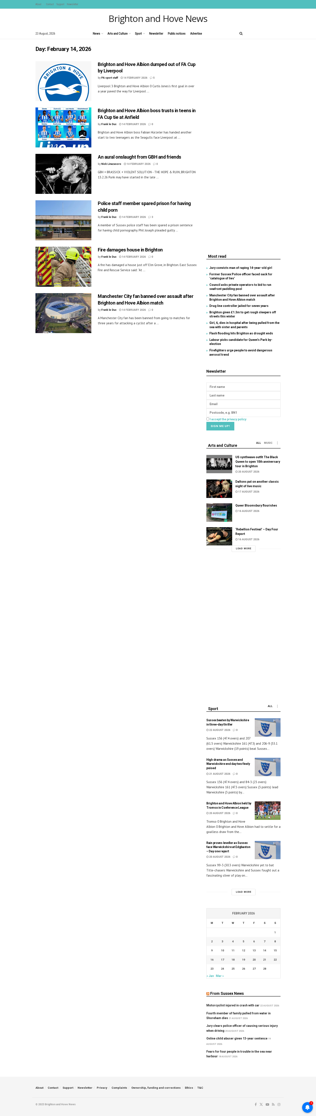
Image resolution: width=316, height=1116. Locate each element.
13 (254, 950)
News (96, 33)
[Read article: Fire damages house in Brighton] (63, 267)
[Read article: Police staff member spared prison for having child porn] (63, 220)
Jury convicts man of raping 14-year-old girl (240, 267)
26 (243, 968)
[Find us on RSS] (271, 33)
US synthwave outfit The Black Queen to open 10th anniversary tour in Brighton (257, 461)
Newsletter (72, 4)
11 (233, 950)
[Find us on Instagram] (279, 33)
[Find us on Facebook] (250, 33)
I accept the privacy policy (228, 419)
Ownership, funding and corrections (156, 1087)
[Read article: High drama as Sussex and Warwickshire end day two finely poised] (268, 767)
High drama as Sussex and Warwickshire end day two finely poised (228, 764)
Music (268, 442)
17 (222, 959)
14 (264, 950)
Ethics (189, 1087)
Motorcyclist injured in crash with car (232, 1005)
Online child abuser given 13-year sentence (236, 1038)
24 (222, 968)
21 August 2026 (219, 773)
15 (275, 950)
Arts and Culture (117, 33)
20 (254, 959)
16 (211, 959)
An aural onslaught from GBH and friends (139, 157)
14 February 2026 (135, 77)
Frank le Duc (109, 124)
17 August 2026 (248, 491)
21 (264, 959)
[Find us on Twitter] (256, 33)
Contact (50, 4)
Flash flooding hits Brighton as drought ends (241, 333)
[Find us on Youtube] (264, 33)
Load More (243, 548)
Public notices (177, 33)
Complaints (119, 1087)
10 (222, 950)
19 (243, 959)
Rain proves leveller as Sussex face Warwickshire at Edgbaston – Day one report (228, 847)
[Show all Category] (277, 443)
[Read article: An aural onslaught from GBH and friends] (63, 174)
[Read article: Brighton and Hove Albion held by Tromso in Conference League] (268, 810)
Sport (138, 33)
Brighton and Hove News (158, 18)
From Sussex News (227, 993)
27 (254, 968)
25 (233, 968)
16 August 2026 (248, 511)
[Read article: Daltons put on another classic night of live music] (219, 488)
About (38, 4)
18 (233, 959)
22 (275, 959)
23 (211, 968)
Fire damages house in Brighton (130, 250)
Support (60, 4)
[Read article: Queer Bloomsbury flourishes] (219, 512)
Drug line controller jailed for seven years (238, 306)
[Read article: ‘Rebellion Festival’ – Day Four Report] (219, 536)
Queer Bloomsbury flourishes (256, 505)
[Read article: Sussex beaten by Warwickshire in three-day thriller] (268, 727)
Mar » (220, 976)
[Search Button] (241, 33)
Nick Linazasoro (111, 163)
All (258, 442)
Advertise (196, 33)
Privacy (102, 1087)
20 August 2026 (248, 471)
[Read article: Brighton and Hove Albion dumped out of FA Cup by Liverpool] (63, 81)
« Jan (210, 976)
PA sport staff (109, 77)
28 (264, 968)
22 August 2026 (219, 730)
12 (243, 950)
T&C (200, 1087)
